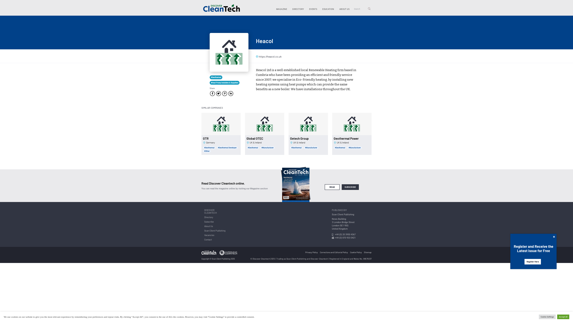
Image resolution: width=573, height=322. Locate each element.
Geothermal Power (346, 138)
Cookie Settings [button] (547, 317)
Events (313, 9)
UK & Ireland (256, 142)
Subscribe (350, 187)
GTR (206, 138)
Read (332, 187)
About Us (344, 9)
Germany (210, 142)
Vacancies (209, 235)
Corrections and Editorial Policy (334, 252)
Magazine (281, 9)
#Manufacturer (267, 148)
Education (328, 9)
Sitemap (368, 252)
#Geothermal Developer (227, 148)
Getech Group (299, 138)
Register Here (533, 262)
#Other (207, 151)
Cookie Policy (356, 252)
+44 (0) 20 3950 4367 (345, 234)
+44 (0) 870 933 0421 (345, 237)
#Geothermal (216, 77)
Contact (208, 239)
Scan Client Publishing (214, 230)
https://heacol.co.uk (270, 56)
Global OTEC (255, 138)
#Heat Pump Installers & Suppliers (224, 83)
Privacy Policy (311, 252)
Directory (298, 9)
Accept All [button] (563, 317)
